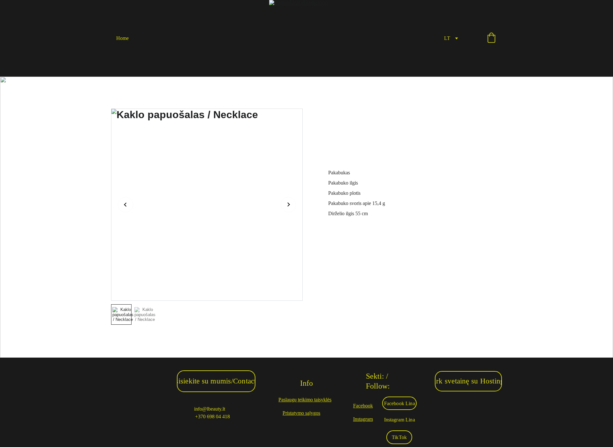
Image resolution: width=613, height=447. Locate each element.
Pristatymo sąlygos (301, 413)
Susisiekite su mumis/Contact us (216, 381)
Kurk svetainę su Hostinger (468, 381)
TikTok (399, 437)
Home (122, 38)
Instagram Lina (399, 419)
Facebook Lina (399, 403)
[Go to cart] (491, 38)
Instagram (363, 419)
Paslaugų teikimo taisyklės (304, 399)
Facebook (363, 405)
